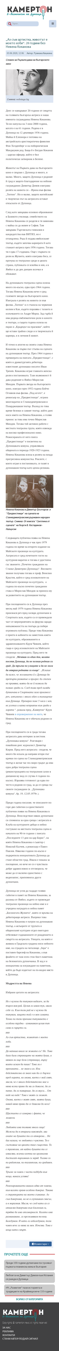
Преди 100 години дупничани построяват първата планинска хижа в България (29, 1265)
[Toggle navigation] (52, 23)
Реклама (8, 1331)
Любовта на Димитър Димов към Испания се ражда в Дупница (29, 1277)
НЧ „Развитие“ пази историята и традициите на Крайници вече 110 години (29, 1290)
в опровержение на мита (28, 714)
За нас (6, 1328)
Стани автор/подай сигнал (20, 1339)
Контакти (8, 1335)
